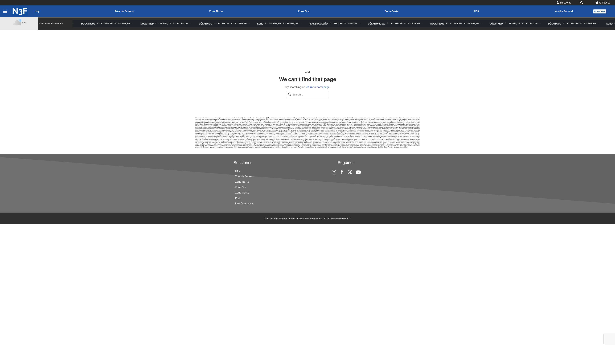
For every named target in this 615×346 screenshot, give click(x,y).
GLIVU (346, 218)
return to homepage (317, 87)
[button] (583, 2)
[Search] (289, 94)
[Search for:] (307, 94)
